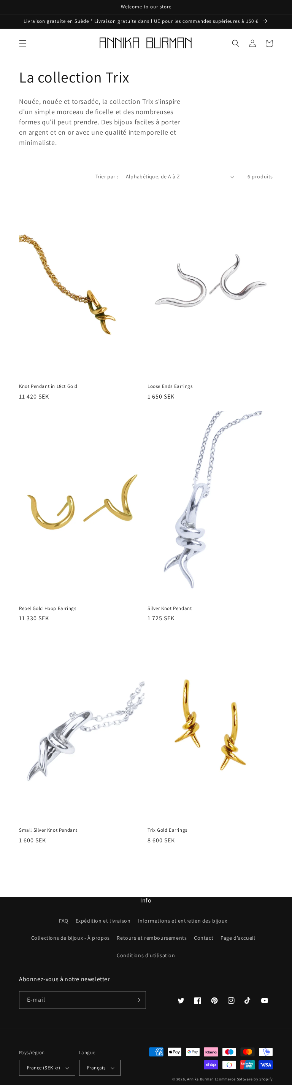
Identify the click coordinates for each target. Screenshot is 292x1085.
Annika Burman (201, 1079)
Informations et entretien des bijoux (182, 920)
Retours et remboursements (152, 937)
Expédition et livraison (103, 920)
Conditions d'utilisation (146, 955)
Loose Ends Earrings (170, 386)
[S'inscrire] (137, 1000)
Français (96, 1067)
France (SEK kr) (43, 1067)
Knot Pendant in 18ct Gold (48, 386)
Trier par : (106, 176)
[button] (22, 43)
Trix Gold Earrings (167, 830)
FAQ (63, 920)
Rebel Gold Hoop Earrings (47, 608)
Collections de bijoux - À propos (70, 937)
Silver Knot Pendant (170, 608)
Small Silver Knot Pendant (48, 830)
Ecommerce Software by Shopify (244, 1079)
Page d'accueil (238, 937)
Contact (203, 937)
